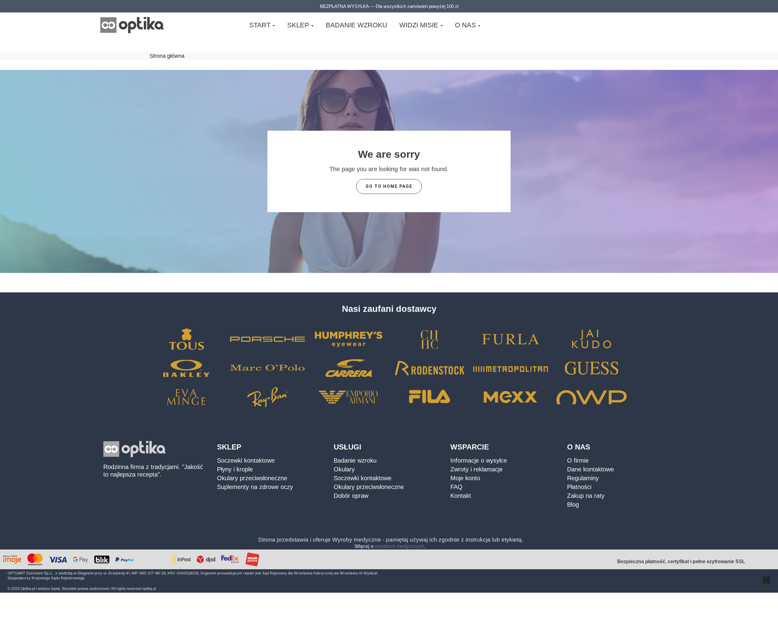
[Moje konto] (660, 25)
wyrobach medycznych (399, 546)
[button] (646, 25)
